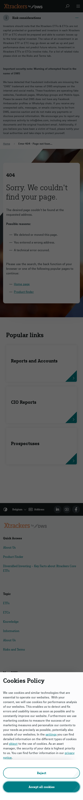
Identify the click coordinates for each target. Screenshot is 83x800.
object (13, 743)
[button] (41, 773)
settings (51, 734)
